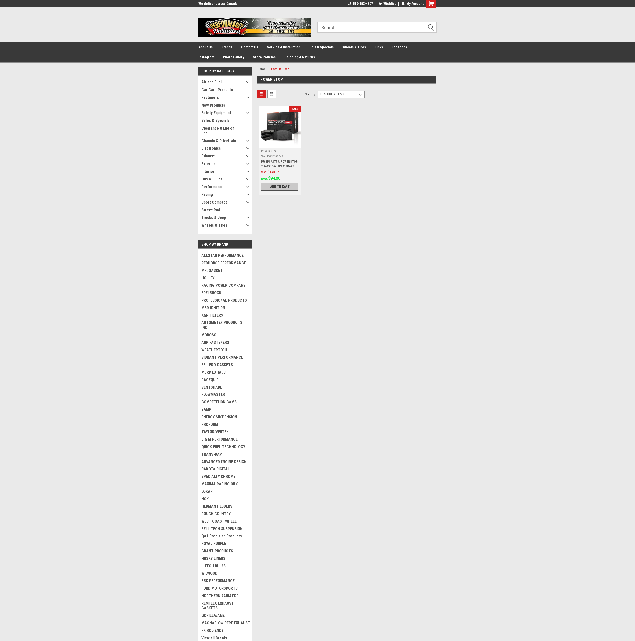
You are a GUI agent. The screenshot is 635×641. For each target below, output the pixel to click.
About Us (205, 47)
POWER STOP (280, 69)
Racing (207, 194)
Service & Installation (284, 47)
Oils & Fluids (211, 179)
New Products (213, 105)
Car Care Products (217, 89)
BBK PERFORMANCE (218, 580)
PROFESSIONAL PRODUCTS (224, 300)
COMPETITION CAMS (219, 402)
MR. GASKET (211, 270)
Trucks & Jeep (213, 217)
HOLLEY (207, 278)
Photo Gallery (233, 57)
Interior (207, 171)
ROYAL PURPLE (213, 543)
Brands (226, 47)
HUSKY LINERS (213, 558)
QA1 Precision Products (221, 536)
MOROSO (208, 335)
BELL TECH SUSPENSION (222, 528)
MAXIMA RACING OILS (219, 484)
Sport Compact (214, 202)
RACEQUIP (210, 379)
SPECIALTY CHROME (218, 476)
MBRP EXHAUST (214, 372)
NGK (205, 499)
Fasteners (210, 97)
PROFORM (209, 424)
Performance (212, 186)
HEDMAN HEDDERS (216, 506)
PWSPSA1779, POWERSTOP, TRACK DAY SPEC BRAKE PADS (279, 166)
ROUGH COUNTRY (216, 513)
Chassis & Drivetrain (218, 140)
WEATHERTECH (214, 350)
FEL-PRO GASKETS (217, 364)
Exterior (208, 163)
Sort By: (310, 94)
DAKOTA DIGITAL (215, 469)
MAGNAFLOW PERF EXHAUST (225, 623)
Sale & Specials (321, 47)
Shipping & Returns (299, 57)
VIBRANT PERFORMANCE (222, 357)
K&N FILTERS (212, 315)
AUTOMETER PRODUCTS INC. (221, 325)
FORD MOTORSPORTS (219, 588)
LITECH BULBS (213, 566)
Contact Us (249, 47)
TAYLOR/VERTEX (215, 431)
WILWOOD (209, 573)
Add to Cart (280, 187)
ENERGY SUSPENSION (219, 417)
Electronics (211, 148)
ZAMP (206, 409)
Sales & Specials (215, 120)
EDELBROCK (211, 292)
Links (379, 47)
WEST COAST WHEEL (219, 521)
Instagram (206, 57)
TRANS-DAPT (212, 454)
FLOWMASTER (213, 394)
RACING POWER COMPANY (223, 285)
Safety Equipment (216, 112)
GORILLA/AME (213, 615)
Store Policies (264, 57)
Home (261, 69)
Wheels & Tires (354, 47)
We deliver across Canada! (218, 4)
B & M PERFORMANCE (219, 439)
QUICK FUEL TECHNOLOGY (223, 446)
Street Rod (210, 210)
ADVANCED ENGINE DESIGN (224, 461)
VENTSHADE (211, 387)
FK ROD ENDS (212, 630)
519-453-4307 (363, 4)
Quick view (280, 144)
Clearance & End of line (217, 130)
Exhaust (208, 156)
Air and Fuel (211, 82)
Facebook (399, 47)
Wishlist (389, 4)
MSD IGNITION (213, 307)
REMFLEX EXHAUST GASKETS (217, 605)
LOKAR (207, 491)
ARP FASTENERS (215, 342)
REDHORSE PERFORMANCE (223, 263)
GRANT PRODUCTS (217, 551)
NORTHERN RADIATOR (220, 595)
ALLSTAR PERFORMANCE (222, 255)
